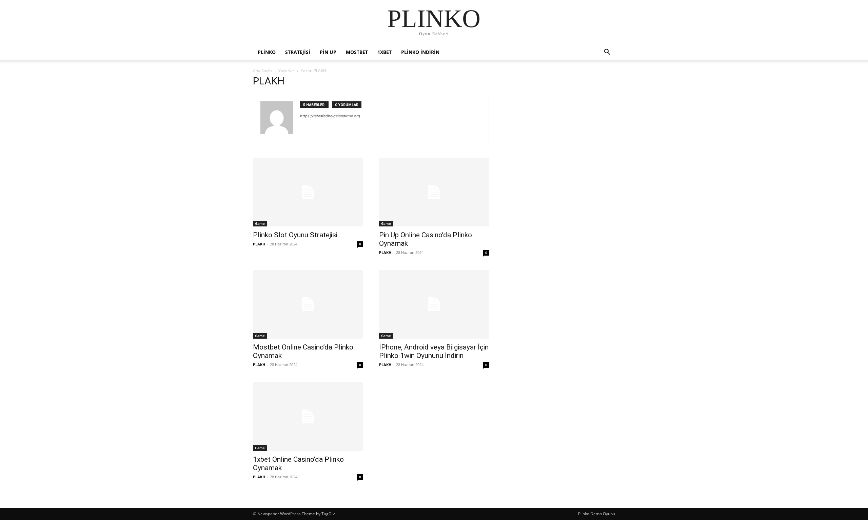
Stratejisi (297, 52)
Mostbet (357, 52)
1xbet (384, 52)
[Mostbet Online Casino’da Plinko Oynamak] (308, 304)
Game (260, 223)
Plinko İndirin (420, 52)
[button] (607, 52)
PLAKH (259, 243)
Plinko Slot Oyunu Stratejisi (295, 235)
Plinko (267, 52)
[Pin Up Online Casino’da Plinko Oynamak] (434, 192)
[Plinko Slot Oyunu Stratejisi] (308, 192)
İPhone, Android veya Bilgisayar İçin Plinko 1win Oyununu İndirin (434, 351)
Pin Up (328, 52)
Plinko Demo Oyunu (596, 514)
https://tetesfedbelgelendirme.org (330, 116)
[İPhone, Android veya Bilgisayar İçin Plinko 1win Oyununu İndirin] (434, 304)
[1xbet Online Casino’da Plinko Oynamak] (308, 416)
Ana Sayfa (262, 71)
